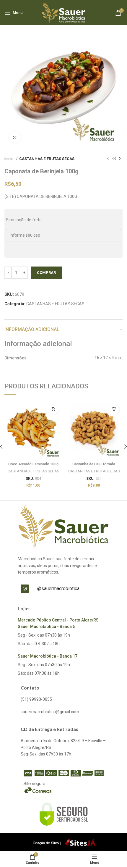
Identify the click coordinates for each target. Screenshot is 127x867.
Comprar (46, 272)
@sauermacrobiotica (58, 588)
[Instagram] (25, 589)
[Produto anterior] (108, 159)
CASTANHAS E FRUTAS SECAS (46, 158)
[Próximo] (120, 159)
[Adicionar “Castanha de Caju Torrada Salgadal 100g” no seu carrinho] (114, 409)
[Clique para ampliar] (15, 137)
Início (9, 158)
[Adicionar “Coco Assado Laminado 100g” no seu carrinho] (54, 409)
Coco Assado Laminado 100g (33, 464)
